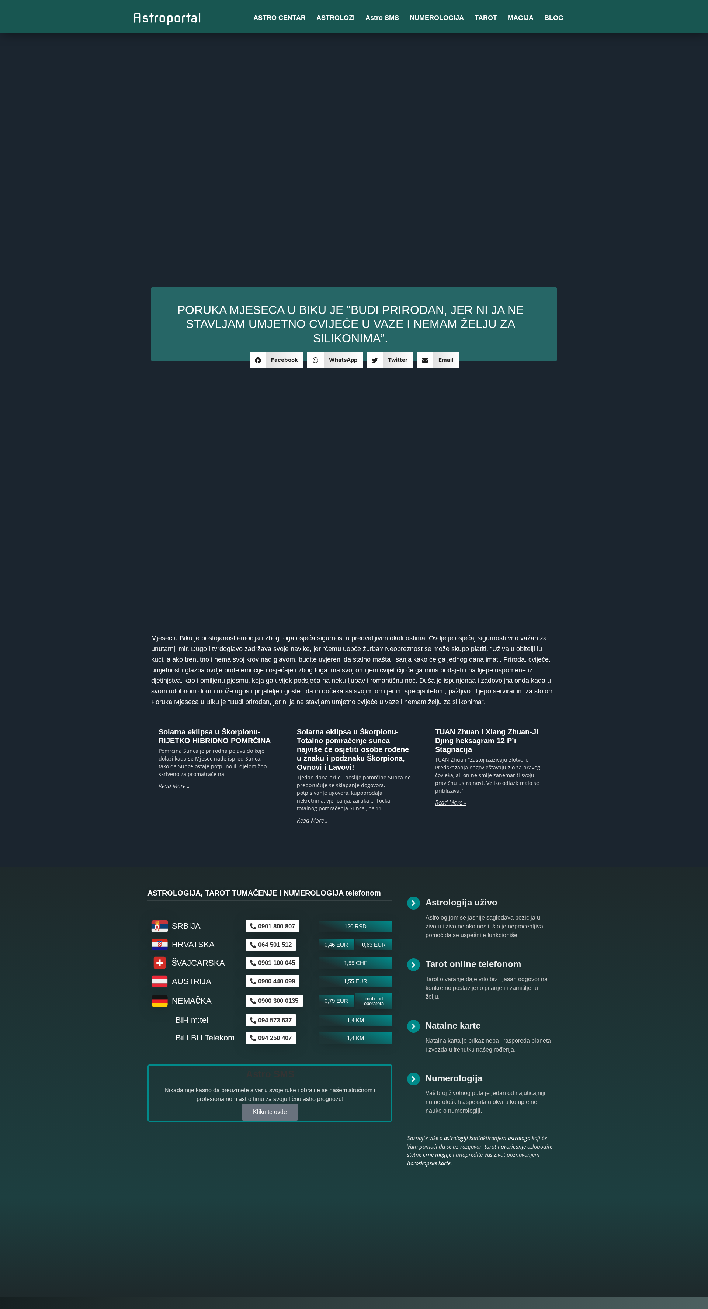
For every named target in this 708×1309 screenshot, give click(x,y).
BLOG (553, 17)
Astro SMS (382, 17)
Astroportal (167, 18)
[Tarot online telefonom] (413, 964)
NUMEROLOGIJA (437, 17)
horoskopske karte (429, 1163)
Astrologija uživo (461, 902)
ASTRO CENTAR (279, 17)
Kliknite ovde (270, 1112)
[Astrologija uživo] (413, 903)
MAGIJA (521, 17)
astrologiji (456, 1138)
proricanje (513, 1146)
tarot (490, 1146)
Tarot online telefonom (473, 964)
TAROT (486, 17)
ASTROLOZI (335, 17)
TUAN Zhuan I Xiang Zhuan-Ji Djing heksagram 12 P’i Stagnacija (486, 741)
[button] (277, 360)
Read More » (174, 786)
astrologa (519, 1138)
